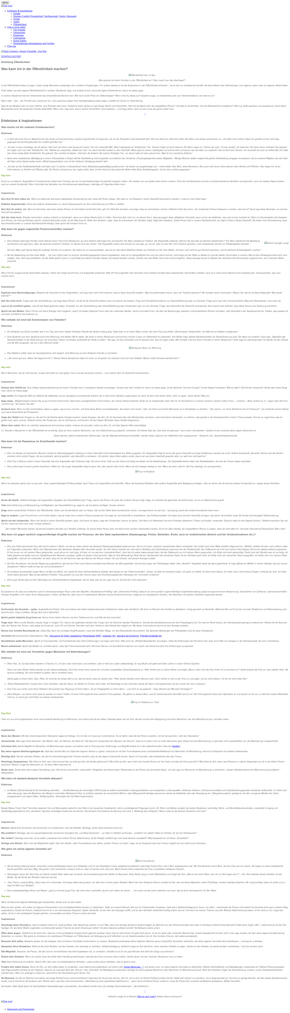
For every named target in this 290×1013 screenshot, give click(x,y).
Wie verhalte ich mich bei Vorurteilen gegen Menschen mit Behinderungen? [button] (45, 651)
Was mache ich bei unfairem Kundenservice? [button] (28, 127)
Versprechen (19, 32)
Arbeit (16, 21)
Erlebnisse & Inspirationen (19, 11)
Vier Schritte (19, 30)
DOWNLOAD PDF (11, 56)
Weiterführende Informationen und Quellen (33, 43)
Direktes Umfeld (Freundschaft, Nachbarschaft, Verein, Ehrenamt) (44, 16)
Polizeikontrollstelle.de (150, 635)
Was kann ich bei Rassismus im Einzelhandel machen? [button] (34, 441)
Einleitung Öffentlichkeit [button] (15, 62)
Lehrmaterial (19, 38)
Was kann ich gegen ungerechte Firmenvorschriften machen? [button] (37, 229)
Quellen (176, 746)
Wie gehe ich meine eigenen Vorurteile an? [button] (26, 849)
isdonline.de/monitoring (128, 635)
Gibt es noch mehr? (16, 27)
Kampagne (18, 35)
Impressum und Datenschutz (20, 1009)
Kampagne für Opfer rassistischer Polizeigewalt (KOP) (75, 635)
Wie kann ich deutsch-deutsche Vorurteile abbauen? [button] (32, 778)
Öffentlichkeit (19, 24)
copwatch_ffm (109, 635)
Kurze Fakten (19, 40)
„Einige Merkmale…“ (133, 966)
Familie (16, 13)
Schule (16, 19)
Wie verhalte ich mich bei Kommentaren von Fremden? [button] (33, 319)
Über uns (11, 46)
